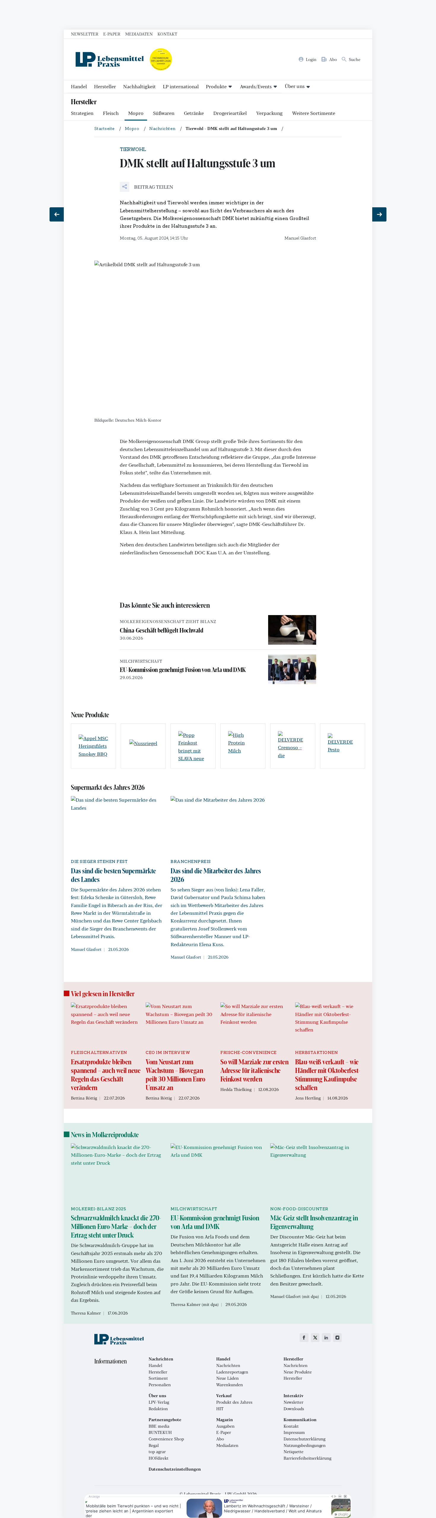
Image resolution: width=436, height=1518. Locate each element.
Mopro (136, 113)
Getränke (194, 113)
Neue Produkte (298, 1372)
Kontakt (167, 34)
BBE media (159, 1426)
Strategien (82, 113)
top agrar (157, 1452)
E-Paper (111, 34)
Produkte (216, 86)
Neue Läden (227, 1378)
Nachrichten (228, 1365)
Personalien (160, 1385)
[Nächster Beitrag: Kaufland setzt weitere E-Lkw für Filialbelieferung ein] (379, 214)
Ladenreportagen (232, 1372)
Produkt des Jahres (234, 1402)
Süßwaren (163, 113)
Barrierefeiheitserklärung (307, 1458)
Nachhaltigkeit (139, 86)
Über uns (295, 86)
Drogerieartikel (230, 113)
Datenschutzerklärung (304, 1439)
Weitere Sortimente (313, 113)
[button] (146, 186)
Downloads (294, 1409)
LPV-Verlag (159, 1402)
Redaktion (158, 1409)
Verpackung (269, 113)
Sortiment (158, 1378)
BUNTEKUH (160, 1432)
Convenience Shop (166, 1439)
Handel (79, 86)
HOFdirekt (158, 1458)
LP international (181, 86)
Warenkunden (229, 1385)
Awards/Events (256, 86)
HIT (219, 1409)
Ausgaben (225, 1426)
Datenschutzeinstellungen (175, 1469)
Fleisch (111, 113)
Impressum (294, 1432)
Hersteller (105, 86)
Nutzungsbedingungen (305, 1445)
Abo (220, 1439)
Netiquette (293, 1452)
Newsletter (84, 34)
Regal (154, 1445)
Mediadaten (139, 34)
